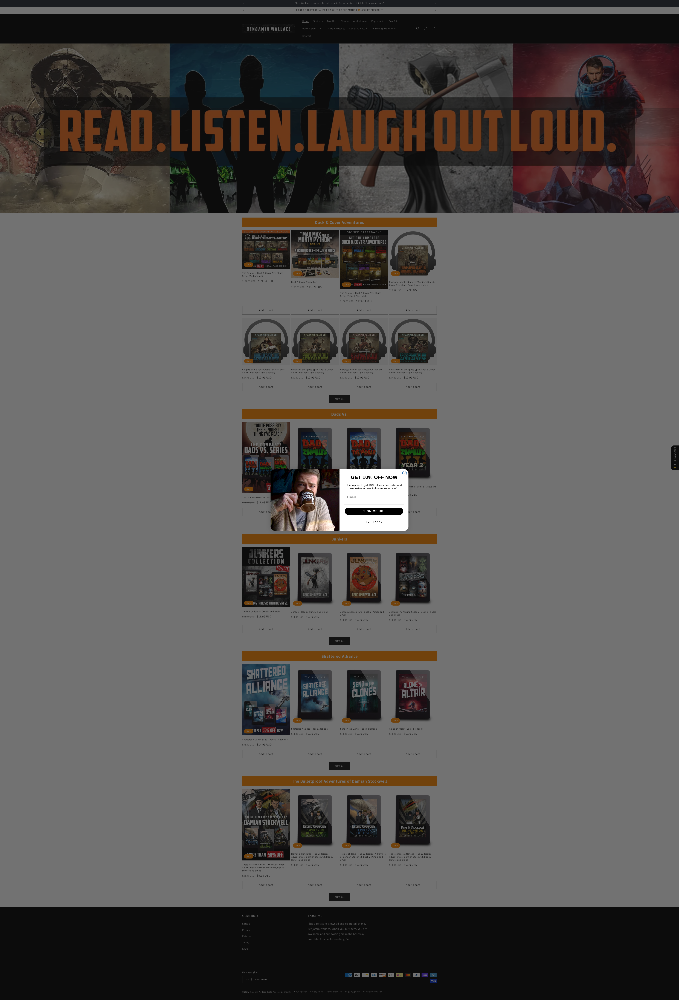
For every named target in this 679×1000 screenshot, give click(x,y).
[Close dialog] (404, 473)
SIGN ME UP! (374, 511)
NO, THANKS (374, 522)
